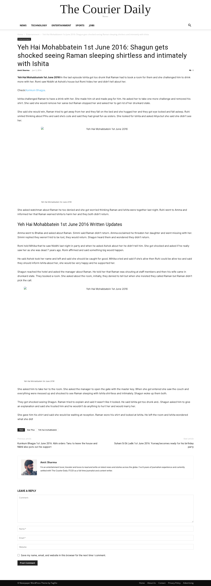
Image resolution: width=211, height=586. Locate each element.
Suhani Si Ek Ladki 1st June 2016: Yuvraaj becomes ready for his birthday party (154, 445)
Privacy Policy (174, 583)
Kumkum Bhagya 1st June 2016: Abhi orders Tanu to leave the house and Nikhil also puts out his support (57, 445)
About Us (151, 583)
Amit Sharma (23, 70)
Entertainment (61, 25)
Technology (39, 25)
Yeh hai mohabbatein (47, 430)
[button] (190, 25)
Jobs (91, 25)
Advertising (188, 583)
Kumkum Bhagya (35, 90)
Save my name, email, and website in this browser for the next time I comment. (63, 555)
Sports (80, 25)
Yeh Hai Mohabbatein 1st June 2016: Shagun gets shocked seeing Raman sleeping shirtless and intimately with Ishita (102, 55)
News (23, 25)
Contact (162, 583)
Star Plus (31, 430)
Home (20, 34)
